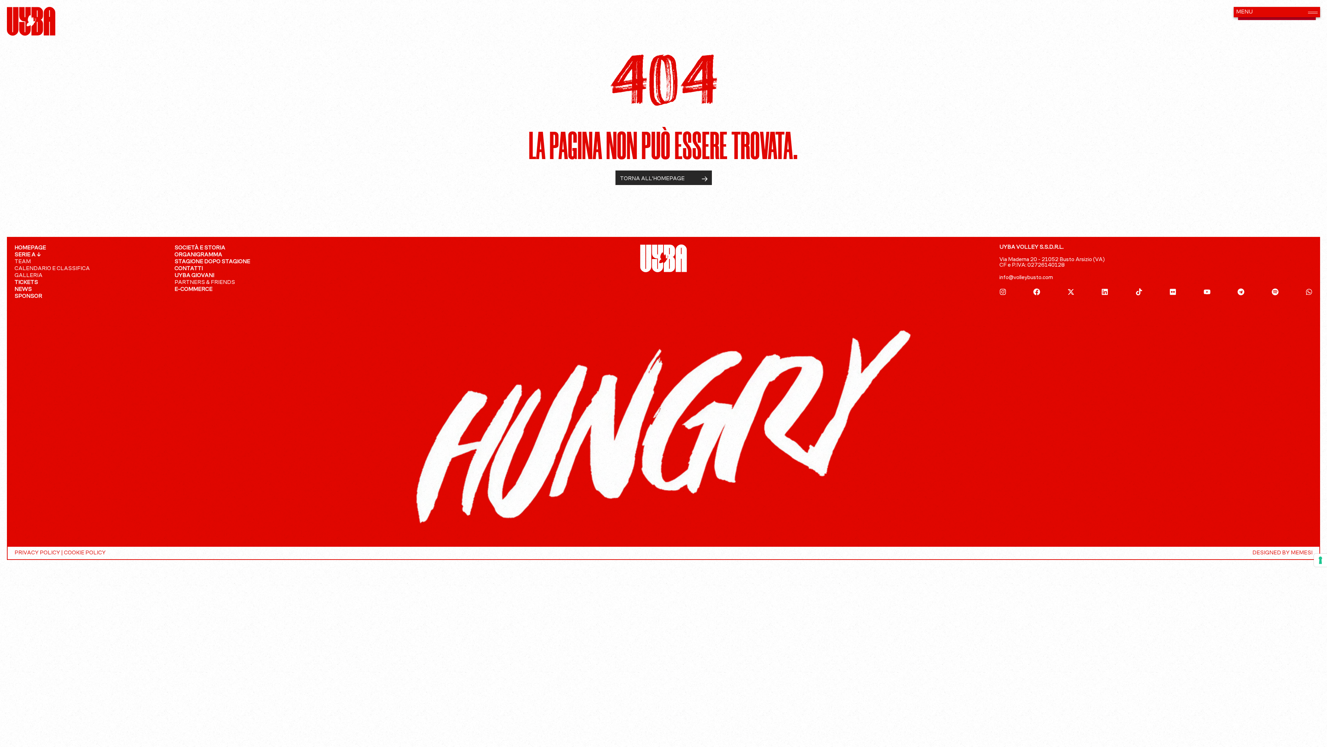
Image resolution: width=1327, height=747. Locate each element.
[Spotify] (1275, 291)
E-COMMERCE (194, 289)
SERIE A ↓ (28, 255)
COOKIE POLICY (85, 553)
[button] (1277, 12)
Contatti (189, 268)
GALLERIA (29, 275)
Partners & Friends (205, 282)
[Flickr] (1172, 291)
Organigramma (198, 255)
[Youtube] (1207, 291)
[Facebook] (1036, 291)
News (23, 289)
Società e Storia (200, 248)
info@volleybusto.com (1026, 277)
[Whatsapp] (1309, 291)
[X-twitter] (1070, 291)
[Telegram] (1240, 291)
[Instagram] (1002, 291)
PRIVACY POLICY (37, 553)
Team (23, 262)
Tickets (26, 282)
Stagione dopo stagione (212, 262)
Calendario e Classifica (52, 268)
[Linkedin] (1104, 291)
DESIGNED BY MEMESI (1282, 553)
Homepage (30, 248)
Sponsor (28, 296)
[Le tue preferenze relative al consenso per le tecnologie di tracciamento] (1320, 560)
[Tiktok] (1139, 291)
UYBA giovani (194, 275)
